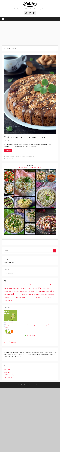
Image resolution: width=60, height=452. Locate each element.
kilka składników (35, 288)
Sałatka (17, 298)
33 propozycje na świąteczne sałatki (30, 167)
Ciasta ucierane (21, 156)
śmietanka (50, 297)
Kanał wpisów (7, 372)
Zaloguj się (7, 369)
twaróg (34, 297)
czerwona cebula (38, 285)
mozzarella (48, 291)
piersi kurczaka (44, 294)
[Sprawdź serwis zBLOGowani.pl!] (30, 335)
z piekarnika (44, 297)
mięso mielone (41, 291)
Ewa (8, 140)
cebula (18, 285)
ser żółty (22, 297)
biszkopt (6, 285)
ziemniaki (38, 297)
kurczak (6, 291)
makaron (14, 291)
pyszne (11, 297)
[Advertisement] (30, 33)
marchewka (20, 291)
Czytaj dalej (8, 150)
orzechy (24, 294)
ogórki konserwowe (17, 294)
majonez (9, 291)
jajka (24, 288)
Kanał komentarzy (9, 374)
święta (10, 300)
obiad (11, 294)
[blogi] (6, 327)
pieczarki (36, 294)
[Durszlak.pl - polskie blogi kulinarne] (8, 322)
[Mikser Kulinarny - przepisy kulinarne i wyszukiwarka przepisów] (10, 320)
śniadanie (6, 300)
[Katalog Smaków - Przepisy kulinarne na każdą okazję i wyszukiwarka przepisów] (27, 325)
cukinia (25, 285)
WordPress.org (8, 377)
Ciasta (7, 156)
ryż (13, 297)
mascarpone (33, 291)
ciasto (22, 285)
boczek (15, 285)
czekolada (30, 285)
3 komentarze (9, 158)
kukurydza (49, 288)
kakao (27, 288)
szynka (30, 297)
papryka (29, 294)
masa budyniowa (26, 291)
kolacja (43, 288)
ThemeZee (39, 385)
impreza (19, 288)
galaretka (14, 288)
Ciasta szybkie (13, 156)
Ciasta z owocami (30, 156)
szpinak (27, 297)
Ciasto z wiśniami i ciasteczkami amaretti (26, 137)
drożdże (45, 285)
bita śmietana (11, 285)
